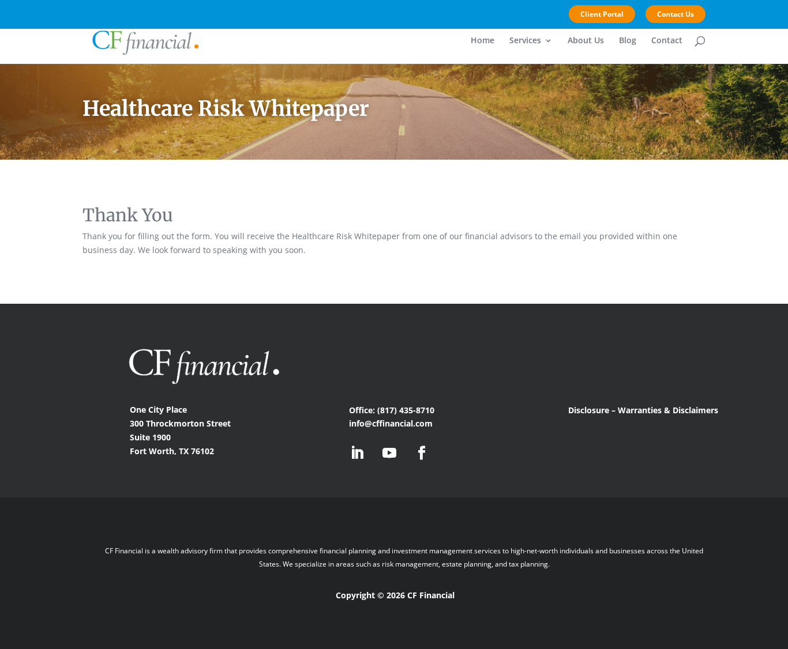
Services (525, 41)
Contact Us (675, 14)
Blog (627, 41)
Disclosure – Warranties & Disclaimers (644, 410)
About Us (586, 41)
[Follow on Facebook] (422, 453)
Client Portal (602, 14)
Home (482, 41)
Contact (666, 41)
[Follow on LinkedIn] (357, 453)
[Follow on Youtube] (389, 453)
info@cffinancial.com (391, 423)
